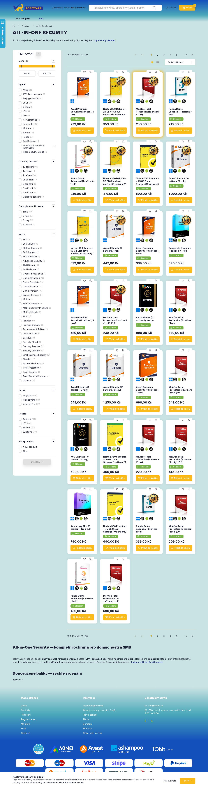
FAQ (41, 18)
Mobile (27, 299)
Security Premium (33, 346)
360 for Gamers (32, 248)
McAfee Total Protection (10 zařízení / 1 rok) (111, 598)
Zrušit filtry (35, 462)
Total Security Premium (36, 376)
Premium (28, 320)
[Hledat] (154, 8)
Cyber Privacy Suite (34, 273)
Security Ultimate (32, 350)
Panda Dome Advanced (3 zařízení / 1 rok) (82, 598)
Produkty (25, 710)
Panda (28, 137)
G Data (27, 107)
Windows (30, 432)
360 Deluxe (30, 243)
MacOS (29, 427)
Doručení (87, 724)
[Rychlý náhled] (91, 72)
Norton (28, 132)
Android (29, 419)
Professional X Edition (35, 329)
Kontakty (87, 728)
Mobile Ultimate (32, 312)
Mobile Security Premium (36, 308)
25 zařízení (29, 179)
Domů (24, 705)
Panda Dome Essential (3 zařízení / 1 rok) (147, 529)
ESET (27, 102)
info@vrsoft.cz (155, 705)
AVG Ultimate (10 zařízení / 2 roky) (80, 458)
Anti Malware (30, 269)
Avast (27, 90)
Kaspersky (30, 124)
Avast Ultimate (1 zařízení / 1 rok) (112, 249)
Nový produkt (30, 446)
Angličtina (29, 395)
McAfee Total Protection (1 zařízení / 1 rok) (147, 112)
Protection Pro (31, 333)
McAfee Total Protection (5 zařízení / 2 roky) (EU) (180, 459)
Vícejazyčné (31, 399)
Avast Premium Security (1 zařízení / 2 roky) (82, 320)
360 (26, 239)
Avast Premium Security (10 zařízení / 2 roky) (147, 390)
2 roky (28, 216)
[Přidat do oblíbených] (84, 72)
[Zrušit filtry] (38, 54)
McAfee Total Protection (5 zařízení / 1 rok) (180, 320)
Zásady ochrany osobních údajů (99, 710)
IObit (26, 111)
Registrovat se (28, 719)
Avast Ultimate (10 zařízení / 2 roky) (179, 179)
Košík (23, 728)
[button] (23, 18)
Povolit (186, 781)
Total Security (31, 372)
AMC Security (31, 265)
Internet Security (32, 295)
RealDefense (30, 141)
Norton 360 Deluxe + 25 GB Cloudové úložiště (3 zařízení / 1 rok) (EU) (114, 113)
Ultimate (28, 380)
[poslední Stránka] (192, 55)
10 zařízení (30, 166)
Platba (86, 719)
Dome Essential (32, 286)
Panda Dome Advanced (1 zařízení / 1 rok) (82, 181)
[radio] (157, 62)
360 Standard (31, 256)
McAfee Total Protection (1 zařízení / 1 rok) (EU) (180, 390)
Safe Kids (29, 337)
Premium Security (33, 325)
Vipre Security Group (34, 152)
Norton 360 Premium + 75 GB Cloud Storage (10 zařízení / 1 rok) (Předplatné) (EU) (114, 532)
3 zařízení (30, 188)
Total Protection (32, 367)
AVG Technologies (33, 94)
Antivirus (25, 26)
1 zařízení (29, 175)
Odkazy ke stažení (92, 733)
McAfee (28, 128)
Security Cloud (31, 342)
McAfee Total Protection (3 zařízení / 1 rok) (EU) (180, 529)
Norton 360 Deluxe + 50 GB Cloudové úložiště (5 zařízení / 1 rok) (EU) (82, 252)
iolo (26, 115)
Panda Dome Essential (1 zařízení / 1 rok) (180, 112)
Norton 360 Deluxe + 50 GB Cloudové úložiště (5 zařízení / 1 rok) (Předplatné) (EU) (115, 182)
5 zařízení (30, 192)
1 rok (27, 211)
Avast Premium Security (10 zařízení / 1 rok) (147, 251)
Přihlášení (26, 714)
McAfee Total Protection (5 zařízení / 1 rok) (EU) (115, 320)
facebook (146, 721)
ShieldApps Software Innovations (39, 146)
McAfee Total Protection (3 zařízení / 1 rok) (147, 459)
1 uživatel (28, 171)
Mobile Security (32, 303)
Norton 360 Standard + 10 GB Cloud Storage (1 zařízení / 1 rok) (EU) (114, 460)
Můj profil (25, 724)
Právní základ (90, 714)
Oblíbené (25, 733)
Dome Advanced (33, 278)
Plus (26, 316)
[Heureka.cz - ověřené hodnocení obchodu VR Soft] (38, 749)
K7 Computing (31, 119)
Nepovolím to (170, 781)
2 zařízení (29, 184)
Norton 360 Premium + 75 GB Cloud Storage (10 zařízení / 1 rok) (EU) (147, 182)
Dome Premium (32, 290)
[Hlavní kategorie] (14, 26)
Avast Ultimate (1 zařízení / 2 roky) (80, 388)
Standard (29, 359)
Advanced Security (33, 261)
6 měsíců (28, 224)
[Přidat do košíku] (82, 130)
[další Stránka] (186, 55)
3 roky (28, 220)
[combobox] (125, 8)
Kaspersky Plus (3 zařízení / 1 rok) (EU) (81, 527)
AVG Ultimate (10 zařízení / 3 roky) (145, 319)
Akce (25, 451)
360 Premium (31, 252)
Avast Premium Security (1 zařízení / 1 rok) (82, 112)
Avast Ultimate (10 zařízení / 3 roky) (113, 388)
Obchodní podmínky (93, 705)
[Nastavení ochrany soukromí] (152, 721)
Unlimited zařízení (33, 196)
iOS (27, 423)
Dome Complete (33, 282)
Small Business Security (36, 355)
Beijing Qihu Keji (32, 98)
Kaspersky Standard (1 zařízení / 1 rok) (180, 249)
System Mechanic (33, 363)
